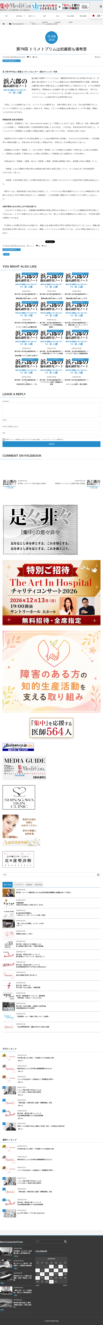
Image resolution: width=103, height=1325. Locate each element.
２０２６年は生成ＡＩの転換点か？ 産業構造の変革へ (35, 1079)
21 (47, 1278)
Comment (5, 401)
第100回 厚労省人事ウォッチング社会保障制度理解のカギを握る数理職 (30, 1114)
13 (17, 1256)
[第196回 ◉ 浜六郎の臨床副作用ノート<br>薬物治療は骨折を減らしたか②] (51, 287)
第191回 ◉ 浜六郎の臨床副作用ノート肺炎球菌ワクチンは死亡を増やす (26, 353)
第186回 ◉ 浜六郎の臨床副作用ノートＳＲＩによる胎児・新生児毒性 (77, 382)
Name (4, 420)
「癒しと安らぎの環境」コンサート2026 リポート (30, 925)
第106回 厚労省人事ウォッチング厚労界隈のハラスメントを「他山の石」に (30, 956)
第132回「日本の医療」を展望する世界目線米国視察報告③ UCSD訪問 (31, 1007)
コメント (31, 246)
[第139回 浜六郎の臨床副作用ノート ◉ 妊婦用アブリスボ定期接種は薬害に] (51, 316)
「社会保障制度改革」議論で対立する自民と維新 (32, 1027)
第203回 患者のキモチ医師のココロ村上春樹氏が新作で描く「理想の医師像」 (30, 945)
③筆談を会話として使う (24, 934)
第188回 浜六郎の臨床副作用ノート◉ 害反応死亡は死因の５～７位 (26, 382)
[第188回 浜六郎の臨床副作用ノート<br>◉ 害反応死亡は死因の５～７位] (26, 373)
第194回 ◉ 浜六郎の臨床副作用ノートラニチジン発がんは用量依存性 (26, 325)
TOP (6, 16)
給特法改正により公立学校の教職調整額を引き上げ (34, 1068)
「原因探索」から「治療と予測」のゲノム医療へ (32, 1016)
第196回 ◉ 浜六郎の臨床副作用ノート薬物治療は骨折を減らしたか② (51, 296)
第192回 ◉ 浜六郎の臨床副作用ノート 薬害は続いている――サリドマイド (77, 325)
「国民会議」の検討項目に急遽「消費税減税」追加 (34, 1103)
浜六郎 (7, 254)
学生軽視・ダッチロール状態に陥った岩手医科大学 (23, 1252)
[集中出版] (16, 8)
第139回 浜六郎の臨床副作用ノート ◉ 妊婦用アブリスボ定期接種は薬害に (51, 325)
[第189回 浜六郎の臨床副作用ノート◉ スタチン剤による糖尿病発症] (77, 344)
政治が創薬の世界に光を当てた (26, 975)
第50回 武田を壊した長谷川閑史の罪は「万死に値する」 (23, 1305)
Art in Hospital (57, 19)
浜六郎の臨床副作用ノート (11, 60)
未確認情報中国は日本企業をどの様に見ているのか (29, 904)
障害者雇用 (83, 16)
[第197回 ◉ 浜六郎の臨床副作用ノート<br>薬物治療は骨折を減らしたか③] (26, 287)
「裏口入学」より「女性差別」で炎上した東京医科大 (23, 1291)
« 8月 (37, 1285)
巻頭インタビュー (32, 19)
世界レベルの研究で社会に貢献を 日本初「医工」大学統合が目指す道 (40, 1126)
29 (51, 1282)
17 (60, 1274)
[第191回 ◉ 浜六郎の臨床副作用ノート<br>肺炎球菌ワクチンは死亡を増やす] (26, 344)
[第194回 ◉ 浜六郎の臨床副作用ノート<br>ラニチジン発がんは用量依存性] (26, 316)
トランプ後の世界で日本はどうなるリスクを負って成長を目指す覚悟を (29, 1091)
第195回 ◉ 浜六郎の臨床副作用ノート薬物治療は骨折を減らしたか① (77, 296)
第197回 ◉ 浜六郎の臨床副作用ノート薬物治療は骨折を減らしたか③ (26, 296)
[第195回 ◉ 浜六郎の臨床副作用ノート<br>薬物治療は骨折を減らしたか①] (77, 287)
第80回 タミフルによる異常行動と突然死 (70, 483)
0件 (30, 57)
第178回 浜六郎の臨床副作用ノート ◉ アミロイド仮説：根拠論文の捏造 (51, 382)
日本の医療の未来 (70, 19)
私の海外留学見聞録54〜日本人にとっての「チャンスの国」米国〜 (31, 914)
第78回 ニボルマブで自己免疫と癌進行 (32, 483)
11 (65, 1270)
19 (38, 1278)
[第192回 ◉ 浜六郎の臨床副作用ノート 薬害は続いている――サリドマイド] (77, 316)
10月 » (65, 1285)
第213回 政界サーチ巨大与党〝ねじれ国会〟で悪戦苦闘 (28, 987)
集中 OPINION (45, 19)
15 (51, 1274)
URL (4, 433)
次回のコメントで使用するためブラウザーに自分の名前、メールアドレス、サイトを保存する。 (35, 439)
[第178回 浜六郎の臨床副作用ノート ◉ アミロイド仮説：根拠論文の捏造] (51, 373)
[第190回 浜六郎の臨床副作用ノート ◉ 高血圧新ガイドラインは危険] (51, 344)
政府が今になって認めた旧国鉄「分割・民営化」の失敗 (23, 1278)
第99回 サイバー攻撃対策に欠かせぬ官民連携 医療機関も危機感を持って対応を (43, 892)
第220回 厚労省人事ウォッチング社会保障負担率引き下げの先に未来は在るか (31, 966)
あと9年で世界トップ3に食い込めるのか (31, 1213)
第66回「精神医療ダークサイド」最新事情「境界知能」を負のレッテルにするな (30, 997)
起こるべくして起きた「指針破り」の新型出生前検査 (23, 1264)
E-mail (4, 426)
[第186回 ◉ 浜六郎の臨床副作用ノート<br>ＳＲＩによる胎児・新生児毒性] (77, 373)
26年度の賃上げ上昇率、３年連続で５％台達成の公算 (35, 1058)
